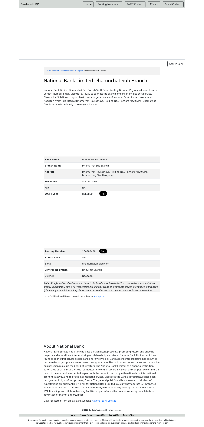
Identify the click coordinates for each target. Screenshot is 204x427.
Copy (103, 193)
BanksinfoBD (29, 4)
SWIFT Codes (134, 4)
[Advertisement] (102, 30)
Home (48, 70)
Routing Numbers (108, 4)
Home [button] (88, 4)
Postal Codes (172, 4)
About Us (100, 415)
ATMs (153, 4)
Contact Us (114, 415)
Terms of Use (128, 415)
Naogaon (79, 70)
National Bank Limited (63, 70)
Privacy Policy (86, 415)
